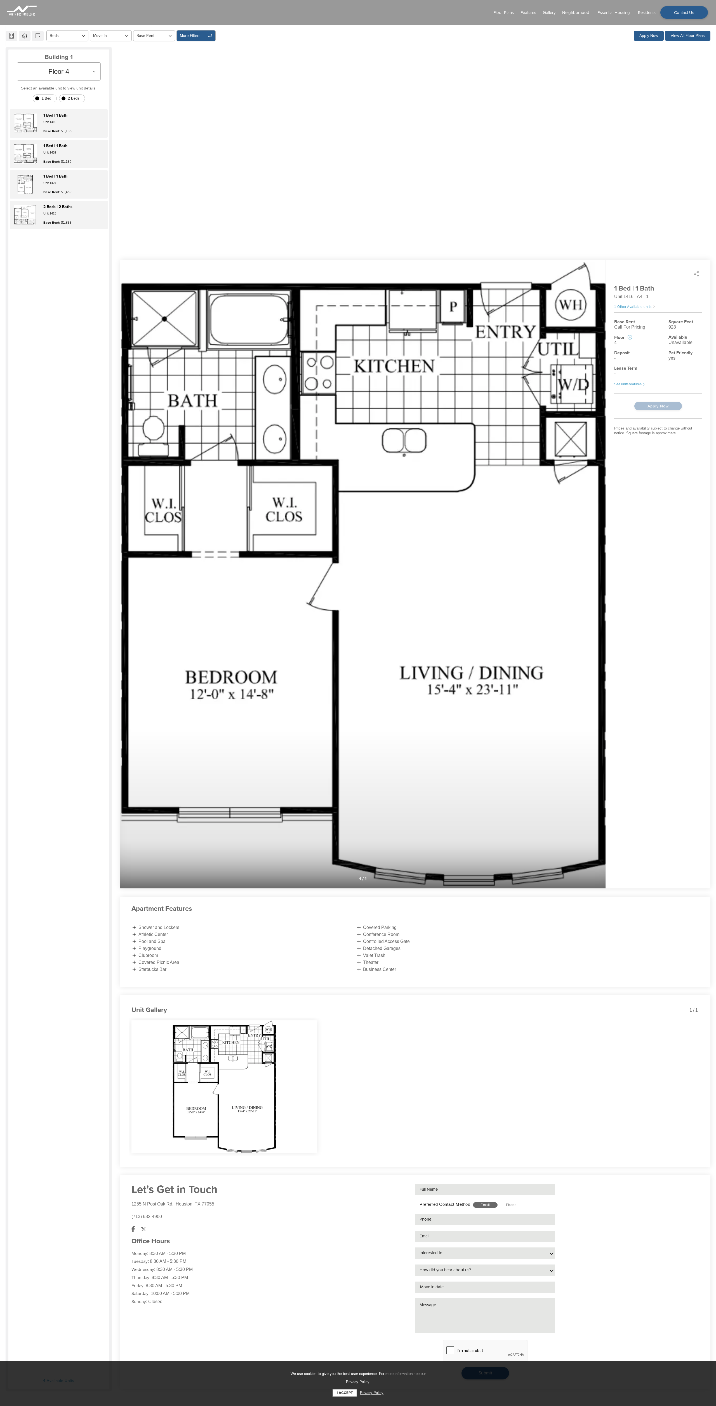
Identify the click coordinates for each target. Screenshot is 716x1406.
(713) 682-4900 (146, 1216)
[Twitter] (143, 1229)
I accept (345, 1393)
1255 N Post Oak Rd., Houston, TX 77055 (172, 1204)
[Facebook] (133, 1229)
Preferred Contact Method (445, 1204)
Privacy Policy (371, 1393)
